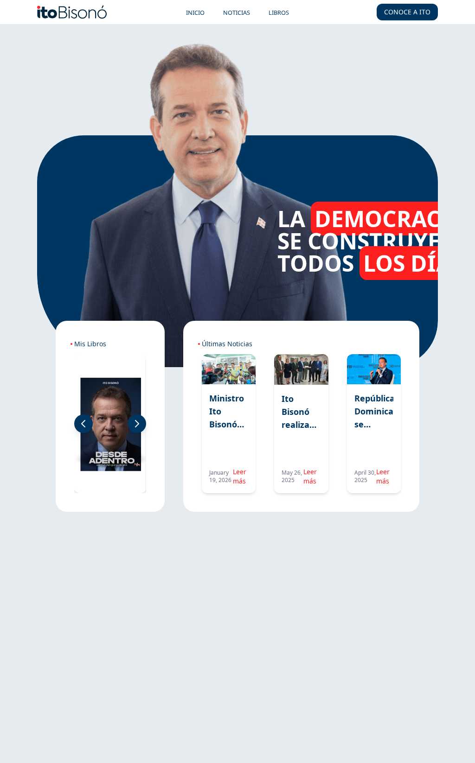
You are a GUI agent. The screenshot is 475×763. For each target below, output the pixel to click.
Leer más (239, 476)
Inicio (195, 12)
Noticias (236, 12)
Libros (279, 12)
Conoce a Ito (407, 11)
